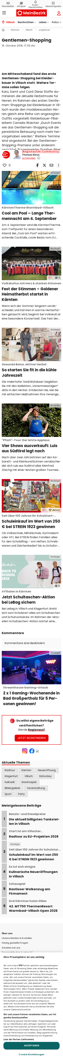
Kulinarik (10, 782)
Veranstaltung (36, 788)
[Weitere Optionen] (58, 165)
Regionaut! (36, 730)
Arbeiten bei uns (11, 947)
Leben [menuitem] (43, 22)
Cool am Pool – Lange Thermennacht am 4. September (29, 213)
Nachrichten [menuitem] (26, 22)
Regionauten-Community (41, 151)
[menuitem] (8, 4)
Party (21, 794)
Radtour (10, 770)
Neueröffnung (47, 770)
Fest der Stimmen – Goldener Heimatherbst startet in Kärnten (31, 292)
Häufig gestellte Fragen (15, 942)
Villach (28, 776)
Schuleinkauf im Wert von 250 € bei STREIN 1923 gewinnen (31, 521)
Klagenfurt (11, 776)
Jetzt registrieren (32, 738)
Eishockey (45, 776)
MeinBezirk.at (31, 12)
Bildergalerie (12, 788)
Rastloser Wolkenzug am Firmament (29, 889)
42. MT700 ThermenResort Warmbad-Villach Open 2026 (33, 906)
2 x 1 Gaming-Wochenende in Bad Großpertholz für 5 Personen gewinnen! (31, 696)
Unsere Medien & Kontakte (17, 938)
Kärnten (26, 770)
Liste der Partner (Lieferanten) (19, 1039)
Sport (8, 794)
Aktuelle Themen (16, 762)
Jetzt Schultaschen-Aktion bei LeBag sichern (28, 597)
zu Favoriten (29, 158)
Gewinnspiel (28, 782)
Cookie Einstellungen (31, 1054)
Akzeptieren (31, 1045)
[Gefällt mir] (4, 165)
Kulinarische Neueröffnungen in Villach (33, 872)
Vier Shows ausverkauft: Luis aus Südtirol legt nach (29, 446)
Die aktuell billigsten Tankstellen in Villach (34, 819)
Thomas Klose (31, 154)
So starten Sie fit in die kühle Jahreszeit (29, 370)
